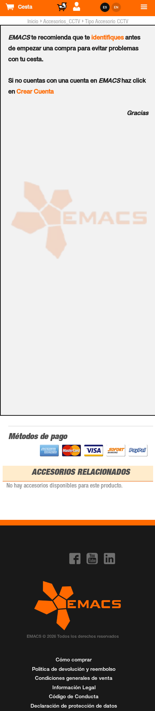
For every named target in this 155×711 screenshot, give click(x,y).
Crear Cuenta (35, 92)
